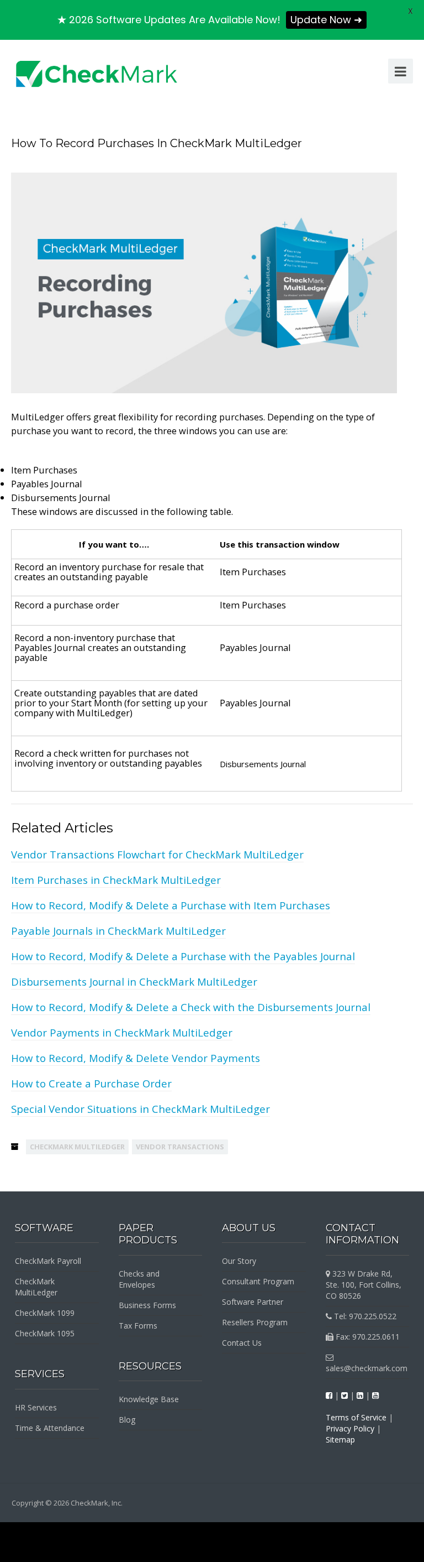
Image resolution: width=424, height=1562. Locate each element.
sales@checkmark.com (366, 1368)
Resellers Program (255, 1322)
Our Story (239, 1261)
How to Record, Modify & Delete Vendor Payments (135, 1058)
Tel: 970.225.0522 (364, 1316)
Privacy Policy (350, 1428)
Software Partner (252, 1302)
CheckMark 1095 (45, 1333)
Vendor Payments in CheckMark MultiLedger (121, 1032)
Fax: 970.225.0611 (366, 1336)
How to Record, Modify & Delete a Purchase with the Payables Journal (183, 956)
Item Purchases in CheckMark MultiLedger (116, 880)
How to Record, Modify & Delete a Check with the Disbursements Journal (190, 1007)
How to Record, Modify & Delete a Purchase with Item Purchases (170, 905)
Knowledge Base (149, 1399)
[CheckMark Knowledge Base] (97, 73)
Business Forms (147, 1305)
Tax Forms (138, 1325)
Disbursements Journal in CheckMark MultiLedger (134, 981)
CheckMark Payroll (48, 1261)
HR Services (36, 1407)
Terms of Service (356, 1417)
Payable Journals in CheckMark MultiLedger (118, 931)
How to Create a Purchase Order (91, 1083)
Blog (127, 1419)
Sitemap (340, 1439)
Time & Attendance (49, 1428)
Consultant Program (258, 1281)
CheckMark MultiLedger (77, 1147)
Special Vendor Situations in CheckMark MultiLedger (140, 1109)
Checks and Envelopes (139, 1279)
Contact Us (242, 1342)
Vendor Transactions (180, 1147)
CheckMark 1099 (45, 1313)
